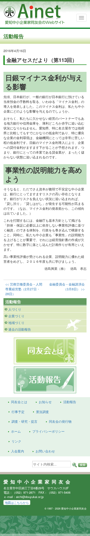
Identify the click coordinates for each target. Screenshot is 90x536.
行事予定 (18, 411)
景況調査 (42, 411)
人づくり (14, 309)
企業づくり (16, 316)
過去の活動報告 (19, 329)
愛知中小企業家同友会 (37, 481)
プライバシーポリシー (48, 431)
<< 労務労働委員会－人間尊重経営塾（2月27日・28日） (23, 289)
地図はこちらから (17, 502)
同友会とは (19, 401)
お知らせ (45, 401)
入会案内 (17, 451)
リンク (16, 441)
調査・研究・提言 (24, 421)
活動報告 (69, 401)
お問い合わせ (45, 451)
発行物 (60, 421)
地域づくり (16, 322)
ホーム (16, 431)
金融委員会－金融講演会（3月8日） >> (67, 286)
